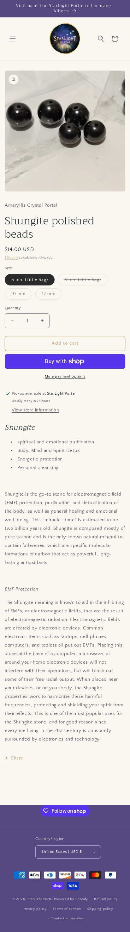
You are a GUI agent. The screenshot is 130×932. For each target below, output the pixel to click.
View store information (35, 410)
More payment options (65, 376)
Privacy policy (35, 909)
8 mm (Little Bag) (86, 281)
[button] (13, 39)
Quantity (13, 308)
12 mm (52, 295)
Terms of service (67, 909)
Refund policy (106, 899)
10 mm (21, 295)
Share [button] (17, 758)
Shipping (11, 258)
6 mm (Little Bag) (29, 279)
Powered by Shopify (71, 899)
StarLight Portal (40, 899)
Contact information (67, 918)
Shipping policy (100, 909)
